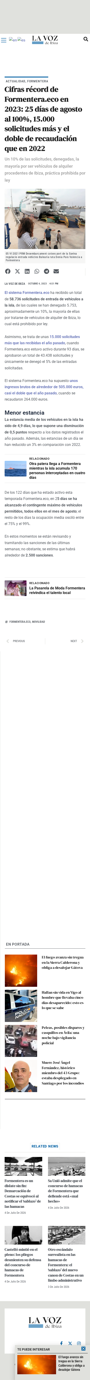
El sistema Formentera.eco (27, 292)
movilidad (38, 621)
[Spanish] (22, 39)
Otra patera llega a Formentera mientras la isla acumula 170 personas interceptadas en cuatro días (57, 471)
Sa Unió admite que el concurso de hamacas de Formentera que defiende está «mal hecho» (65, 1191)
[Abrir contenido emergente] (4, 40)
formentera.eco (19, 621)
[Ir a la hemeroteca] (86, 39)
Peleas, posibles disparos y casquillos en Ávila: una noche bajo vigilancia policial (63, 1035)
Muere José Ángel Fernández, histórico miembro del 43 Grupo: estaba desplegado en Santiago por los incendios (63, 1073)
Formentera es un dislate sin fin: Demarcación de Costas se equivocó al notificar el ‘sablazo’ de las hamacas (23, 1193)
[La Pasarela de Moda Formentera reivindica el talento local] (16, 588)
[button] (8, 271)
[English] (13, 39)
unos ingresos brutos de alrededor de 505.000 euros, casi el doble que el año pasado (44, 387)
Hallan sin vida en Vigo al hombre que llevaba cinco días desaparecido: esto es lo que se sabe (63, 1000)
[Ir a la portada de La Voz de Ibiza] (45, 40)
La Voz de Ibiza (15, 283)
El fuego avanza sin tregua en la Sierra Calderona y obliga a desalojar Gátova (63, 962)
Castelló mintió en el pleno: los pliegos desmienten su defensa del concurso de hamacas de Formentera (23, 1262)
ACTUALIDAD (15, 81)
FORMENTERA (37, 81)
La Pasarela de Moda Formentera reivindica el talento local (57, 590)
